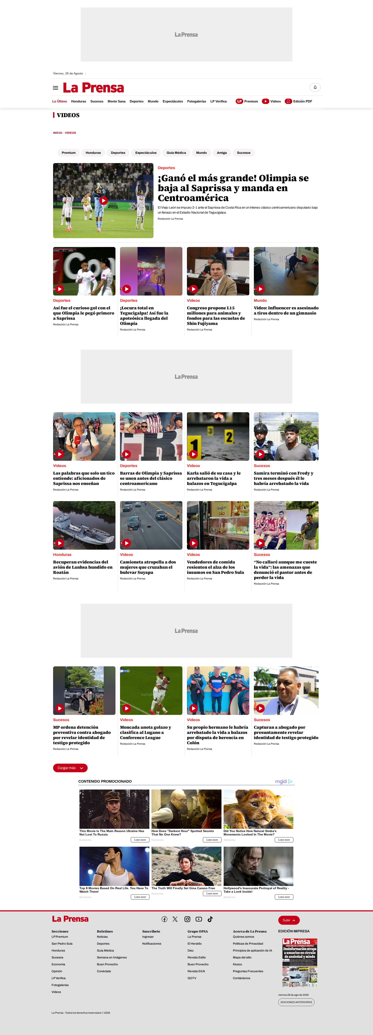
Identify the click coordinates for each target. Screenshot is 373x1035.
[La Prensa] (72, 919)
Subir (286, 920)
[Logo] (82, 87)
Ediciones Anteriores (296, 1002)
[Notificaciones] (315, 87)
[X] (175, 919)
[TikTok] (209, 918)
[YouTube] (198, 918)
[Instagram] (186, 918)
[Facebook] (163, 918)
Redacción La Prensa (170, 218)
